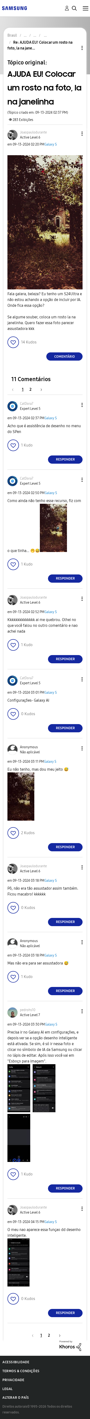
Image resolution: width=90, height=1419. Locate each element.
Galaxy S (50, 144)
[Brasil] (14, 8)
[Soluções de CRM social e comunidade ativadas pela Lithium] (70, 1345)
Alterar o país (15, 1398)
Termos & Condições (21, 1371)
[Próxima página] (39, 389)
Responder (65, 459)
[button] (74, 133)
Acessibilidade (15, 1362)
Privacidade (13, 1380)
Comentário (64, 357)
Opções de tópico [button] (74, 48)
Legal (7, 1389)
